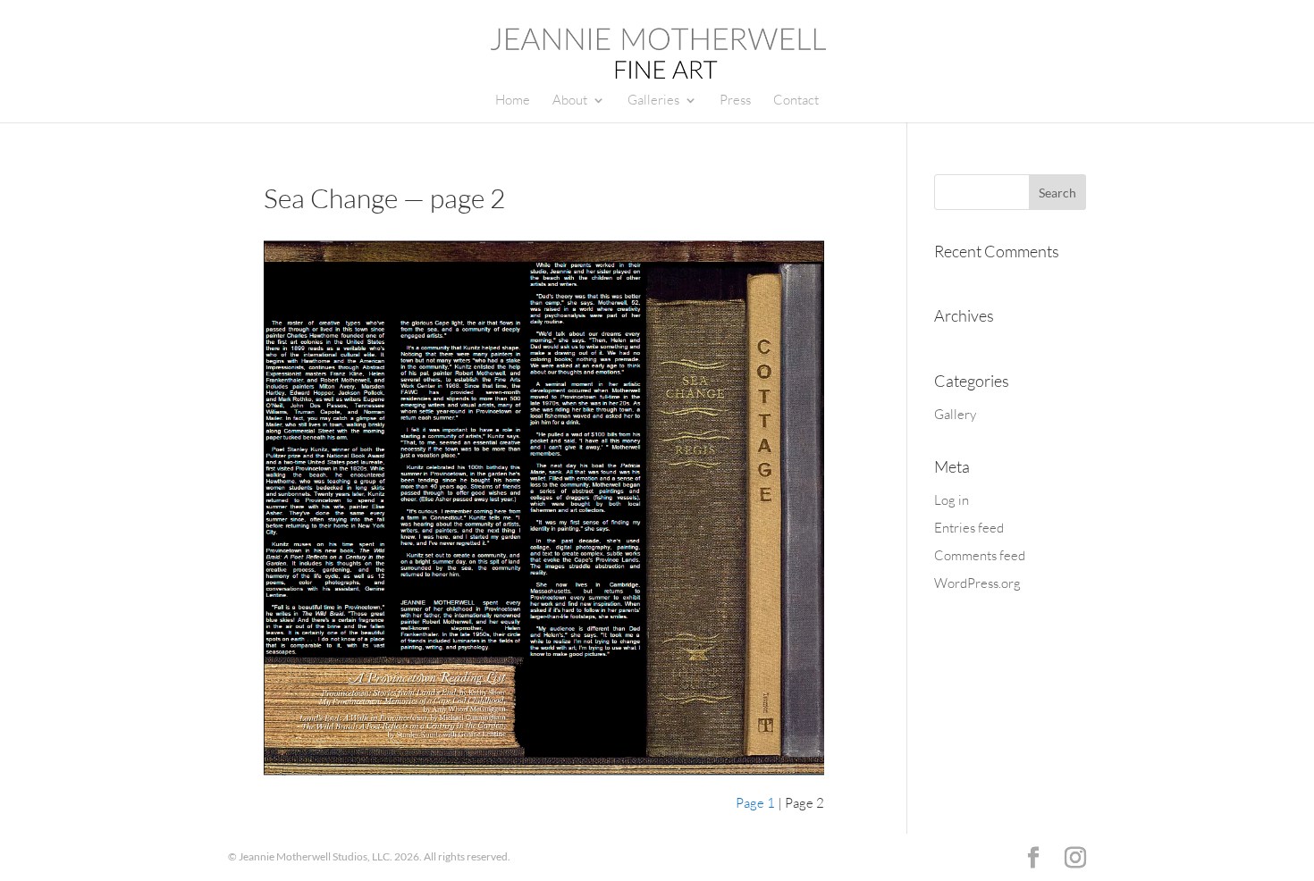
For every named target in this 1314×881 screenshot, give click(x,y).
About (569, 101)
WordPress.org (977, 583)
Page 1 (755, 802)
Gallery (955, 414)
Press (735, 101)
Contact (796, 101)
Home (512, 101)
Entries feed (969, 527)
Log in (951, 499)
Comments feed (979, 555)
